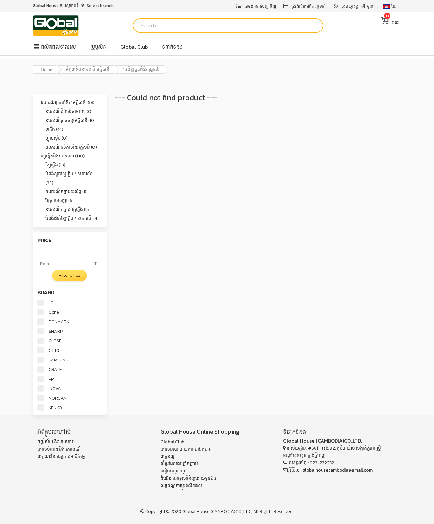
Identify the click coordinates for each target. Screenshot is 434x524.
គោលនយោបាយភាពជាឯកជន (185, 449)
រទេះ (392, 22)
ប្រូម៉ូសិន (98, 47)
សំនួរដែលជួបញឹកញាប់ (179, 463)
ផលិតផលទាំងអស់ (58, 47)
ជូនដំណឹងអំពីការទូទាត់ (308, 6)
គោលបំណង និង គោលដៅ (59, 449)
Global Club (134, 47)
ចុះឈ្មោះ (348, 6)
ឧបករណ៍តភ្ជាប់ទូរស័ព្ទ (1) (65, 191)
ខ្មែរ (393, 6)
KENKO (55, 408)
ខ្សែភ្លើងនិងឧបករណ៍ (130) (63, 156)
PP (51, 379)
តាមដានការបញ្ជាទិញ (259, 6)
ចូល (369, 6)
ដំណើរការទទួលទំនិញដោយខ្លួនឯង (188, 478)
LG (51, 303)
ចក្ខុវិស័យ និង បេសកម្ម (56, 441)
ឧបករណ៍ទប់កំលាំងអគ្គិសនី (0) (71, 147)
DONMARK (59, 322)
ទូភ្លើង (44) (54, 129)
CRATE (55, 370)
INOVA (55, 389)
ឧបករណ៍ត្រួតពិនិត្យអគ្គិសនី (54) (67, 102)
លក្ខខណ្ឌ (168, 456)
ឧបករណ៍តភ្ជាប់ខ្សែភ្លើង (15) (68, 209)
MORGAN (58, 398)
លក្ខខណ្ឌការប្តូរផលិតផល (181, 485)
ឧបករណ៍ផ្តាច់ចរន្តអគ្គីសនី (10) (70, 120)
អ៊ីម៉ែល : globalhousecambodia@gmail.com (330, 470)
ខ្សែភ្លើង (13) (55, 165)
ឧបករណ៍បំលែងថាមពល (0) (69, 111)
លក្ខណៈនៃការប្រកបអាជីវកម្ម (61, 456)
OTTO (54, 350)
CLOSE (55, 341)
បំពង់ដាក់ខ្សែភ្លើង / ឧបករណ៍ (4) (71, 218)
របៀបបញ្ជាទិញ (172, 471)
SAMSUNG (58, 360)
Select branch (99, 6)
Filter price (69, 275)
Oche (54, 312)
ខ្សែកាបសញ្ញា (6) (59, 200)
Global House (196, 511)
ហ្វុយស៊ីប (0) (56, 138)
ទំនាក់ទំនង (172, 47)
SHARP (56, 331)
